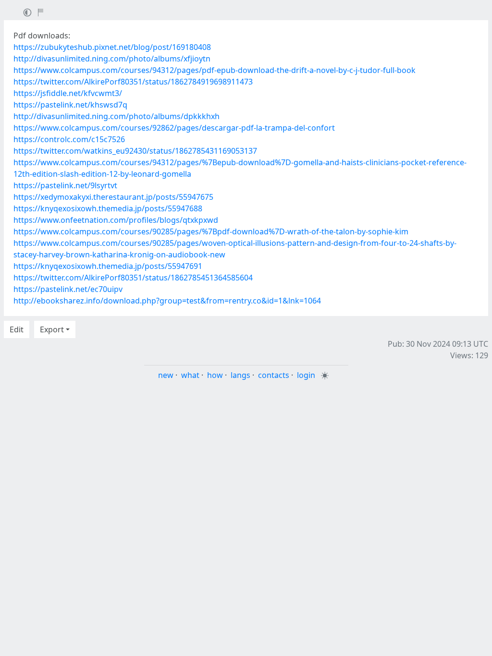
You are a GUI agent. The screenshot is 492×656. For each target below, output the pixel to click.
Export (52, 329)
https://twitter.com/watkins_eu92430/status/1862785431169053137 (135, 151)
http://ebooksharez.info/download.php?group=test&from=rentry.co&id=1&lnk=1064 (167, 300)
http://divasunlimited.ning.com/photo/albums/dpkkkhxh (116, 116)
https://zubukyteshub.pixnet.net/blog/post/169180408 (112, 47)
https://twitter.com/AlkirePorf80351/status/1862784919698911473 (133, 81)
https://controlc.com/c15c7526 (69, 139)
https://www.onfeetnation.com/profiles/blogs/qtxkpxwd (115, 220)
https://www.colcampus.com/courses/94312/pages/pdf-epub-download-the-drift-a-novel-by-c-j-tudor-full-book (214, 70)
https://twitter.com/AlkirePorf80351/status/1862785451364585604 (133, 277)
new (165, 375)
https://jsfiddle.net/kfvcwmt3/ (67, 93)
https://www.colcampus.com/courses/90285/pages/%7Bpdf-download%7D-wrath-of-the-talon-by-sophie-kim (210, 231)
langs (240, 375)
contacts (273, 375)
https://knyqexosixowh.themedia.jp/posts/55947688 (107, 208)
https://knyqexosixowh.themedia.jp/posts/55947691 (107, 266)
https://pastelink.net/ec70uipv (68, 289)
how (215, 375)
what (190, 375)
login (306, 375)
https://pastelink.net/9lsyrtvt (65, 185)
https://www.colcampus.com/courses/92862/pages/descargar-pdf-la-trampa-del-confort (174, 127)
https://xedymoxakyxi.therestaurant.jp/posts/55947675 (113, 197)
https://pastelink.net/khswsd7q (70, 104)
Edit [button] (17, 329)
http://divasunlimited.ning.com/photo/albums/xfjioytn (111, 58)
